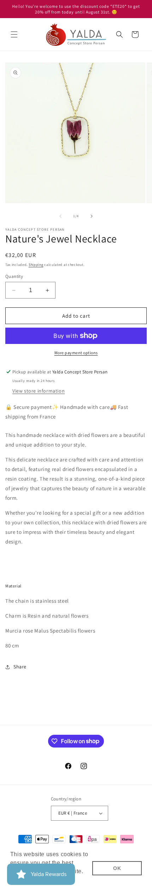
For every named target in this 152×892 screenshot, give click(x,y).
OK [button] (117, 868)
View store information (38, 391)
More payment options (76, 352)
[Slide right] (91, 216)
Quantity (14, 276)
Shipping (36, 264)
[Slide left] (60, 216)
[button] (14, 34)
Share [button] (20, 666)
